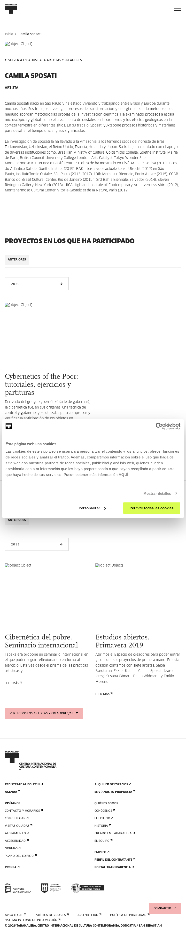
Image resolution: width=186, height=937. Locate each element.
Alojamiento (15, 833)
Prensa (10, 867)
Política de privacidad (128, 915)
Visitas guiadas (17, 826)
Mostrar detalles (157, 493)
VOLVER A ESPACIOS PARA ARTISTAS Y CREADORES (45, 60)
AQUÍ (123, 474)
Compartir (162, 908)
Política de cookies (50, 915)
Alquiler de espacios (111, 784)
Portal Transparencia (112, 867)
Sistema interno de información (31, 920)
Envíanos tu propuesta (113, 792)
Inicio (9, 34)
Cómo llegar (15, 818)
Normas (11, 848)
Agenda (11, 792)
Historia (101, 826)
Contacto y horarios (22, 811)
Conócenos (103, 811)
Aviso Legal (14, 915)
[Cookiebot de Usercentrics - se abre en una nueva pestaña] (159, 426)
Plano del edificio (19, 856)
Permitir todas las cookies (151, 508)
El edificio (102, 818)
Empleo (100, 852)
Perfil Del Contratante (113, 859)
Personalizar (89, 508)
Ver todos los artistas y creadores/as (41, 713)
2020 (15, 284)
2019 (15, 544)
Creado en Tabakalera (113, 833)
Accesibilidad (15, 841)
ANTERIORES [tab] (17, 259)
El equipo (101, 841)
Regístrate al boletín (22, 784)
